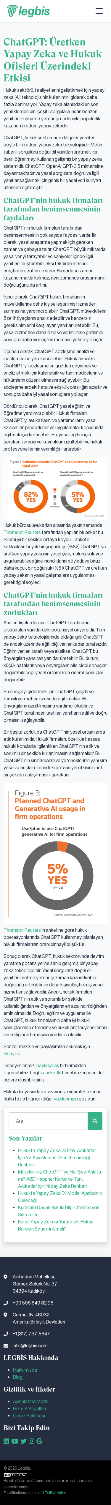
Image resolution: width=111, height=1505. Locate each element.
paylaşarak (47, 1065)
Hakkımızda (25, 1370)
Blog (17, 1377)
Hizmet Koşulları (29, 1408)
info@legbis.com (30, 1345)
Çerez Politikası (29, 1416)
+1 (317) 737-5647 (31, 1334)
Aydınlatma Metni (30, 1401)
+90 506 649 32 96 (33, 1303)
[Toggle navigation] (99, 11)
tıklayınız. (13, 1053)
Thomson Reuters (22, 532)
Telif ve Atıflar (55, 1493)
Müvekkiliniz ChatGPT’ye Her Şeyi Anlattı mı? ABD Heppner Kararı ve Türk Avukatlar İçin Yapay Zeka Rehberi (59, 1179)
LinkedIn (53, 1073)
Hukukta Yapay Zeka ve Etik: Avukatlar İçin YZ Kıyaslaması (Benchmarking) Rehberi (57, 1158)
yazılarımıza (66, 1099)
